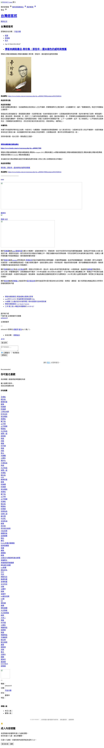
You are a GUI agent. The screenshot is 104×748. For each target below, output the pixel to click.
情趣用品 (4, 627)
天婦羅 (3, 456)
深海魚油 (4, 521)
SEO (2, 572)
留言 (20, 329)
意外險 (3, 526)
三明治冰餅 (5, 411)
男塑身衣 (29, 260)
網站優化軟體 (6, 565)
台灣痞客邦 (9, 16)
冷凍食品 (4, 463)
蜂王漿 (3, 516)
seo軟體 (3, 567)
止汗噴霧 (4, 426)
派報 (2, 586)
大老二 (3, 618)
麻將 (2, 615)
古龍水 (3, 654)
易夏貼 (3, 419)
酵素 (2, 523)
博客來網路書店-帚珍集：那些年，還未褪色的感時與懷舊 (36, 49)
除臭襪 (6, 251)
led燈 (2, 599)
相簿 (6, 35)
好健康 (3, 509)
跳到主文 (4, 21)
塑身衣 (3, 213)
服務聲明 (71, 719)
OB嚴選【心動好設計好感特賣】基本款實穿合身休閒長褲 (25, 301)
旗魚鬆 (89, 269)
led (2, 601)
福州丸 (3, 460)
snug (2, 179)
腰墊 (2, 550)
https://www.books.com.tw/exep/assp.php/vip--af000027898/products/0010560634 (34, 96)
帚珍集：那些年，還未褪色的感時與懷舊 (15, 168)
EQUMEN (4, 664)
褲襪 (2, 605)
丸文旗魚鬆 (5, 613)
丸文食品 (20, 269)
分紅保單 (4, 531)
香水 (2, 652)
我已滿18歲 (5, 744)
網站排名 (4, 570)
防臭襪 (3, 409)
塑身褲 (3, 662)
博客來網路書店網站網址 (10, 144)
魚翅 (2, 465)
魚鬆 (2, 219)
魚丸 (2, 453)
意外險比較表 (6, 528)
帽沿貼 (3, 399)
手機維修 (4, 637)
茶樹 (2, 649)
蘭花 (2, 541)
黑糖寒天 (4, 560)
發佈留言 (4, 355)
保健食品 (4, 511)
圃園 (2, 657)
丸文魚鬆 (4, 610)
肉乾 (2, 451)
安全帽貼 (4, 416)
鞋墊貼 (3, 429)
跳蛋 (2, 632)
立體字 (3, 589)
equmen (14, 260)
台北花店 (4, 584)
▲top (2, 339)
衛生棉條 (4, 642)
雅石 (2, 538)
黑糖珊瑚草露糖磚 (7, 563)
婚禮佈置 (4, 579)
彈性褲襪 (4, 608)
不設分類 (17, 31)
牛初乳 (3, 519)
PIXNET (37, 719)
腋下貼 (3, 421)
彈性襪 (3, 603)
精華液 (3, 647)
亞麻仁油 (4, 514)
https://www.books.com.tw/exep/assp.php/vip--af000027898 (21, 148)
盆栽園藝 (4, 536)
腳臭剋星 (19, 251)
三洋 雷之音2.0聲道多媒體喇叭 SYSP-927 (19, 306)
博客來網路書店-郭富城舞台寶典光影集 (19, 296)
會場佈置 (4, 582)
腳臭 (2, 404)
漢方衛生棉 (31, 281)
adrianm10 (4, 318)
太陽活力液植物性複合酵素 (10, 558)
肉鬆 (2, 441)
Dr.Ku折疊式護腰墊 (8, 543)
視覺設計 (16, 335)
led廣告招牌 (5, 596)
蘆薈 (2, 645)
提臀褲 (3, 666)
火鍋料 (3, 458)
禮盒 (2, 443)
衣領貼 (3, 397)
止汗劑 (3, 424)
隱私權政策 (63, 719)
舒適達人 (15, 281)
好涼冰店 (4, 414)
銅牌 (2, 591)
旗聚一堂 (4, 434)
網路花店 (4, 577)
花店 (2, 574)
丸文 (6, 219)
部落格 (7, 38)
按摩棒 (3, 630)
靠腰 (2, 548)
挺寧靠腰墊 (5, 545)
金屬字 (3, 594)
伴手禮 (3, 446)
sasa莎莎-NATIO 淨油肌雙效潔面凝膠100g (20, 299)
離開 (11, 744)
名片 (6, 40)
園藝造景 (4, 533)
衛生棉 (6, 281)
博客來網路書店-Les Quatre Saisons (17, 304)
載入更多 (4, 342)
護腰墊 (3, 553)
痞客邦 (15, 329)
